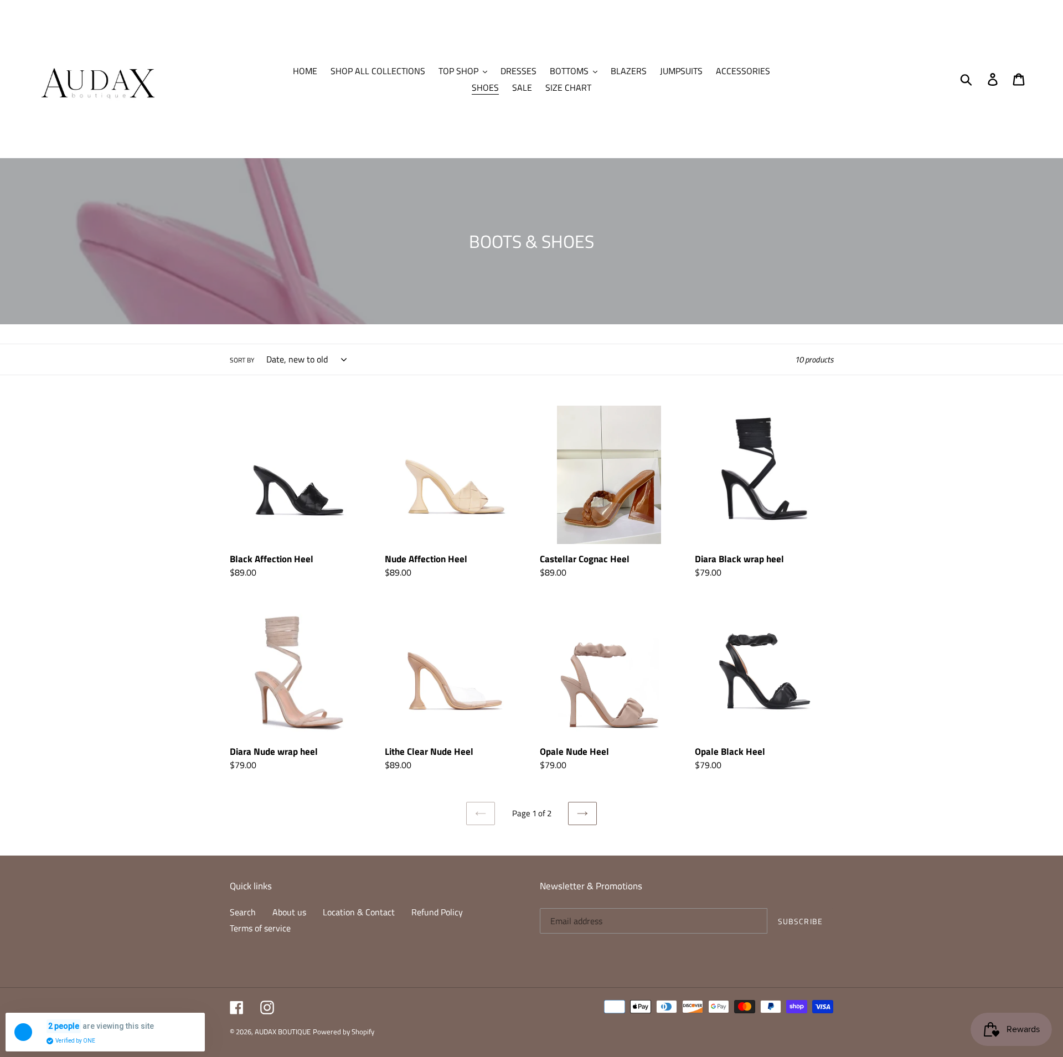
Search (243, 912)
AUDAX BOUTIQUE (283, 1031)
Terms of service (260, 928)
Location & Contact (359, 912)
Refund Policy (437, 912)
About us (289, 912)
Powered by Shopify (343, 1031)
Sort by (242, 360)
